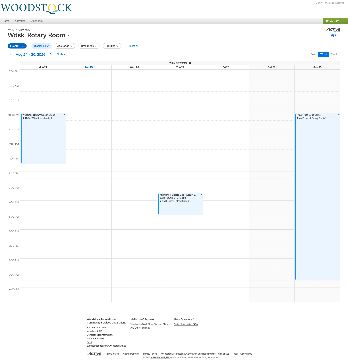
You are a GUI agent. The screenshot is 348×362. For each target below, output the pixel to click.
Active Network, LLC (160, 357)
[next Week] (50, 54)
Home (11, 29)
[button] (335, 35)
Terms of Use (222, 354)
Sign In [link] (319, 3)
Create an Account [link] (334, 3)
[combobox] (40, 35)
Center (14, 46)
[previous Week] (10, 54)
